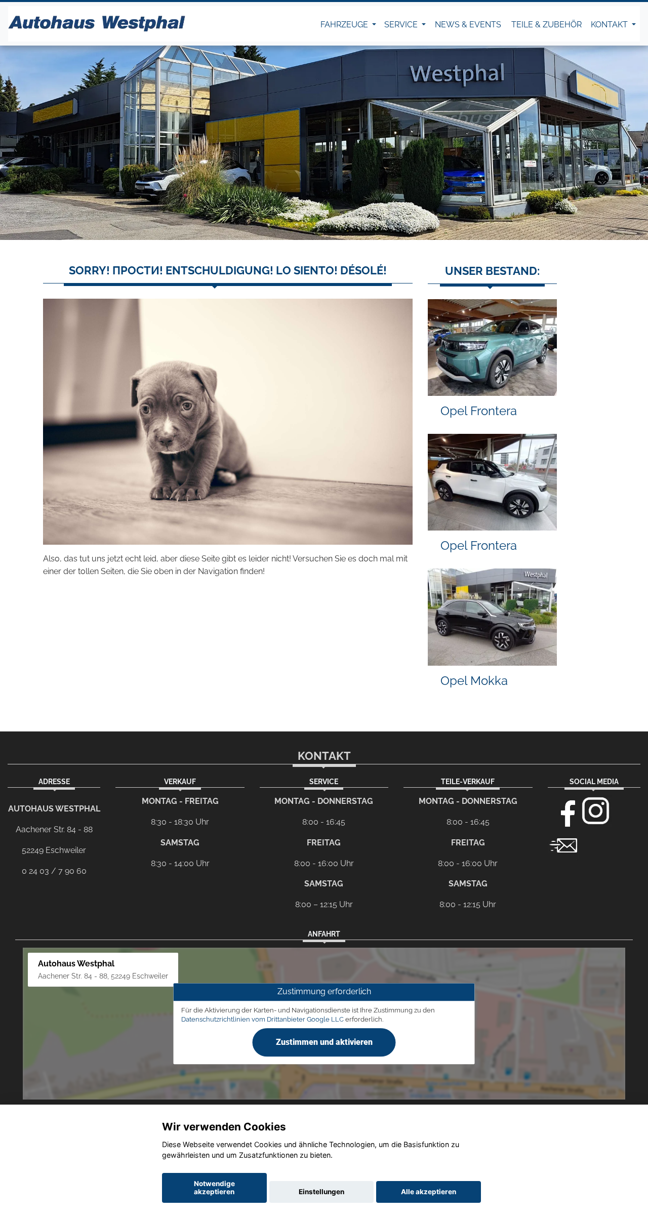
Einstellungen (321, 1192)
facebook (563, 811)
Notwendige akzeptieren (214, 1188)
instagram (596, 811)
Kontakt (610, 24)
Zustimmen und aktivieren (324, 1042)
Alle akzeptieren (428, 1192)
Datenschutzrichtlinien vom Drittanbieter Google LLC (262, 1019)
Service (402, 24)
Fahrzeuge (345, 24)
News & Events (468, 24)
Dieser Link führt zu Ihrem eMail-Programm (563, 844)
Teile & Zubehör (546, 24)
